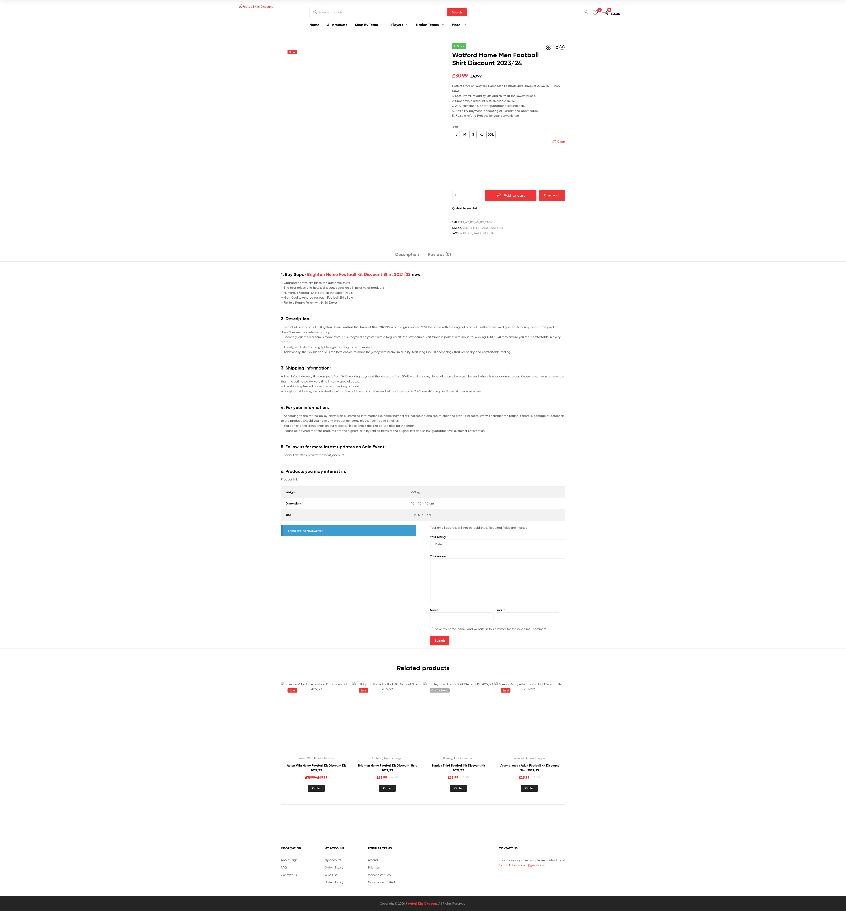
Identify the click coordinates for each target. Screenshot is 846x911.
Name (435, 610)
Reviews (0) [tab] (439, 254)
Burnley (447, 758)
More (456, 24)
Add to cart (514, 195)
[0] (595, 12)
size (455, 126)
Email (500, 610)
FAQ (284, 867)
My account (333, 860)
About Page (289, 860)
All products (337, 24)
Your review (439, 556)
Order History (334, 867)
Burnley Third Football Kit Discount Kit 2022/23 (458, 767)
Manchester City (379, 875)
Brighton (376, 758)
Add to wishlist (466, 208)
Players (397, 24)
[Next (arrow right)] (838, 456)
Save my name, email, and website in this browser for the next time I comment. (491, 629)
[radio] (456, 134)
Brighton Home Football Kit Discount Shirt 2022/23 (387, 767)
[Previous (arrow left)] (7, 456)
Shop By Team (366, 24)
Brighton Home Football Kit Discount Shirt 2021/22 (359, 274)
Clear (561, 141)
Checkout (552, 195)
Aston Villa (305, 758)
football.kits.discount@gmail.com (522, 865)
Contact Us (289, 875)
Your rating (439, 537)
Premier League (479, 227)
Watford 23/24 (483, 233)
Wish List (331, 875)
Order (316, 788)
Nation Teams (427, 24)
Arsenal (519, 758)
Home (314, 24)
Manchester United (381, 882)
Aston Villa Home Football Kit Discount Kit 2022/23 (316, 767)
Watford (496, 227)
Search (457, 12)
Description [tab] (407, 254)
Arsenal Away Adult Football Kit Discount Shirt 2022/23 (529, 767)
